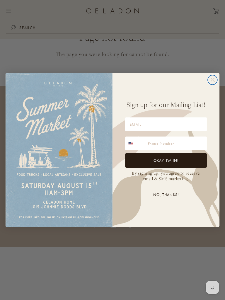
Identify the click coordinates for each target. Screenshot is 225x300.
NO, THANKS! (166, 194)
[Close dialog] (212, 80)
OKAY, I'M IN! (166, 160)
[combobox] (135, 143)
